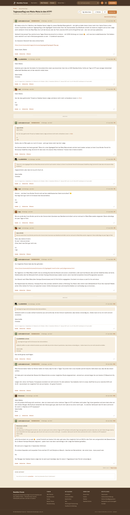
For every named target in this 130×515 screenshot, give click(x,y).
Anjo (19, 212)
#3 (114, 89)
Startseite (34, 3)
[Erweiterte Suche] (97, 3)
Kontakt (103, 503)
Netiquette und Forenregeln (108, 501)
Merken (98, 12)
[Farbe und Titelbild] (105, 12)
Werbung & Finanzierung (71, 503)
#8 (114, 228)
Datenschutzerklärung (107, 497)
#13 (114, 395)
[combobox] (88, 3)
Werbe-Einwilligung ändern (108, 499)
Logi (19, 89)
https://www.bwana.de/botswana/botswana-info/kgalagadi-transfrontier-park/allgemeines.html (44, 268)
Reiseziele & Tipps (23, 8)
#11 (114, 333)
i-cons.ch (40, 511)
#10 (114, 304)
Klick (80, 98)
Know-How (61, 3)
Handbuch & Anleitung (70, 506)
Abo (66, 501)
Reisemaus (21, 396)
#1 (114, 21)
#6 (114, 188)
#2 (114, 59)
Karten (85, 497)
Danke (16, 54)
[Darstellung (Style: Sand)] (106, 3)
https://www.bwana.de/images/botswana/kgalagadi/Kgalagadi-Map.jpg (36, 45)
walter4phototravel (24, 21)
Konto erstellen (69, 497)
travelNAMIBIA (22, 59)
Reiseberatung (51, 503)
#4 (114, 122)
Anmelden (112, 3)
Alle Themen (44, 3)
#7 (114, 211)
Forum (52, 3)
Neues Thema (50, 501)
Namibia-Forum (22, 3)
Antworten (112, 12)
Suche (48, 499)
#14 (114, 421)
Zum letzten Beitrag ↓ (110, 16)
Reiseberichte (50, 497)
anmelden (30, 476)
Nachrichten (68, 499)
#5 (114, 159)
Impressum (104, 494)
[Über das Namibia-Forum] (14, 3)
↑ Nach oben (113, 468)
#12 (114, 364)
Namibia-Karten (87, 501)
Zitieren (28, 54)
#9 (114, 259)
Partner (85, 499)
